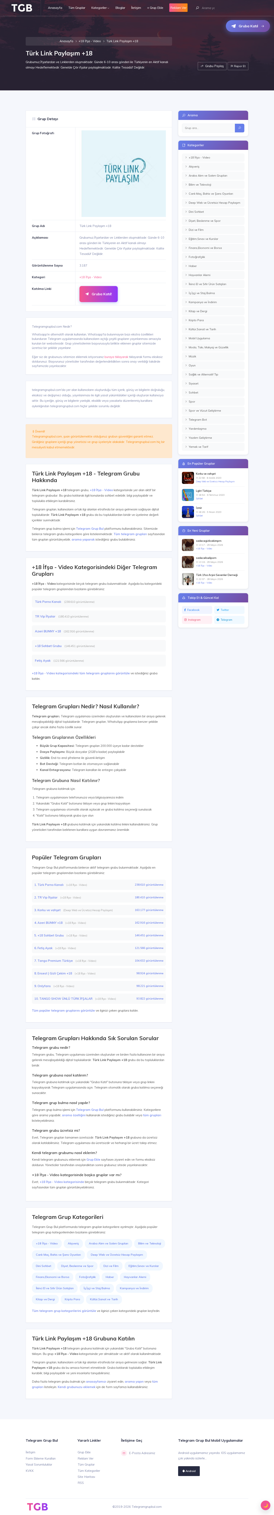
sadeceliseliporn (206, 557)
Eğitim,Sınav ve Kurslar (144, 1266)
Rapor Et (239, 66)
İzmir (199, 507)
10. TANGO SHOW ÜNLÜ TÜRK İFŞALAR (63, 999)
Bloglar (120, 8)
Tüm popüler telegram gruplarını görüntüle (63, 1010)
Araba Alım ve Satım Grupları (108, 1243)
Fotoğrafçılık (87, 1277)
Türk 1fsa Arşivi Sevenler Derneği (217, 575)
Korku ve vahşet (206, 473)
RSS (81, 1483)
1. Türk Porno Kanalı (49, 885)
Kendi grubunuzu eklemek (76, 1387)
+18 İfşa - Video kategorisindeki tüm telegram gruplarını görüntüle (81, 673)
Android (190, 1471)
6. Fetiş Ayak (43, 948)
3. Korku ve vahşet (47, 910)
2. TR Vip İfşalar (46, 897)
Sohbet (199, 498)
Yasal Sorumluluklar (39, 1464)
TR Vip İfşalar (45, 616)
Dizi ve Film (111, 1266)
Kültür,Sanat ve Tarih (104, 1299)
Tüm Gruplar (76, 8)
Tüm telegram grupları (130, 534)
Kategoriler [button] (99, 8)
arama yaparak (83, 539)
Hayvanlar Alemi (135, 1277)
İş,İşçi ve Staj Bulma (97, 1288)
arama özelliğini (74, 1115)
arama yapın (134, 1381)
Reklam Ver (85, 1458)
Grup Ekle (93, 1159)
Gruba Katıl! (101, 294)
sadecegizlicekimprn (208, 540)
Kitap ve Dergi (45, 1299)
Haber (110, 1277)
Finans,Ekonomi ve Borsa (52, 1277)
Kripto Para (72, 1299)
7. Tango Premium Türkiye (54, 961)
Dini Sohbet (43, 1266)
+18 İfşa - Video (90, 41)
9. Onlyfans (43, 986)
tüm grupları (152, 1115)
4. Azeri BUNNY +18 (48, 923)
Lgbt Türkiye (203, 490)
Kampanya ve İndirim (134, 1288)
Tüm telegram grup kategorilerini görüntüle (64, 1311)
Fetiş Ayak (43, 660)
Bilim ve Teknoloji (149, 1243)
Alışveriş (73, 1243)
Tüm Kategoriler (89, 1471)
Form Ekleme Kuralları (41, 1458)
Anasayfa (55, 8)
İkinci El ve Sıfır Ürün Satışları (55, 1288)
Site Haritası (86, 1477)
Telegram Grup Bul (90, 529)
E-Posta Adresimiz (142, 1453)
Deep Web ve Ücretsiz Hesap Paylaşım (117, 1254)
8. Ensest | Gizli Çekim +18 (53, 973)
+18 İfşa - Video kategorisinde (62, 1182)
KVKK (30, 1471)
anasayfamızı (96, 1381)
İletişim (136, 8)
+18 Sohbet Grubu (48, 646)
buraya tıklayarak (116, 357)
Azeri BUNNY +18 (48, 631)
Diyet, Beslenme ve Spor (77, 1266)
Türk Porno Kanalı (48, 602)
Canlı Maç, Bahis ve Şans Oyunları (58, 1254)
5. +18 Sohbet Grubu (49, 935)
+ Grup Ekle (155, 8)
